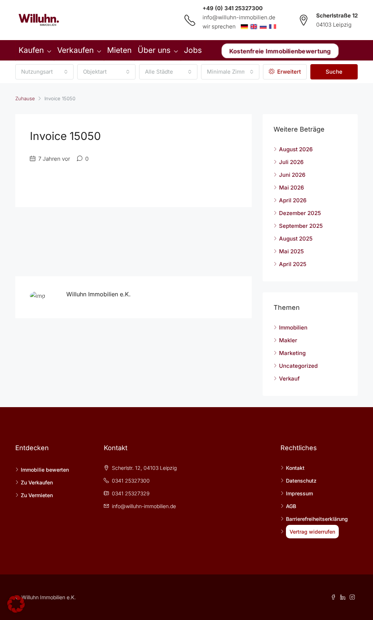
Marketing (292, 353)
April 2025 (292, 264)
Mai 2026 (291, 187)
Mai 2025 (291, 251)
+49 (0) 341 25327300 (233, 8)
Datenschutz (301, 480)
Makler (288, 340)
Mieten (119, 50)
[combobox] (44, 71)
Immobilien (293, 327)
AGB (291, 506)
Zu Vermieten (37, 495)
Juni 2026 (292, 174)
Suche (334, 71)
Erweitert (288, 71)
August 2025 (296, 238)
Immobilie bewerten (45, 470)
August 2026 (296, 149)
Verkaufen (75, 50)
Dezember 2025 (300, 213)
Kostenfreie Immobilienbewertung (280, 51)
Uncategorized (298, 365)
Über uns (154, 50)
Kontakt (295, 468)
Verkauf (289, 378)
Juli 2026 (291, 162)
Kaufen (31, 50)
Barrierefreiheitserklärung (317, 519)
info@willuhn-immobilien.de (239, 17)
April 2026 (292, 200)
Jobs (193, 50)
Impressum (299, 493)
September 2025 (301, 225)
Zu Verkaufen (37, 482)
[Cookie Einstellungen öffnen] (16, 603)
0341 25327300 (131, 480)
